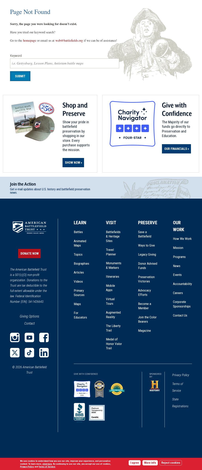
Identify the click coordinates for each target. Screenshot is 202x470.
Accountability (182, 284)
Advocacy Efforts (144, 292)
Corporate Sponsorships (182, 304)
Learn (80, 222)
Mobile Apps (110, 288)
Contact (29, 323)
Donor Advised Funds (147, 266)
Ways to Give (146, 245)
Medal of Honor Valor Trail (114, 343)
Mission (178, 248)
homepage (29, 40)
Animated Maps (80, 243)
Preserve (147, 222)
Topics (78, 254)
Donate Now (30, 253)
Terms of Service (177, 387)
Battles (78, 232)
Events (177, 275)
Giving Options (29, 316)
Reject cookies (170, 462)
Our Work (178, 226)
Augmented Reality (113, 314)
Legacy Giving (147, 254)
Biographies (81, 263)
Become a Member (144, 306)
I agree (134, 462)
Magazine (144, 331)
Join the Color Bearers (147, 319)
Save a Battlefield (144, 234)
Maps (77, 304)
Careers (178, 293)
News (176, 266)
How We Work (182, 239)
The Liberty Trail (114, 328)
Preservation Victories (146, 279)
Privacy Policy (180, 375)
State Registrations (180, 402)
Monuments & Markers (113, 265)
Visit (111, 222)
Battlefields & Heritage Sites (113, 236)
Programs (179, 257)
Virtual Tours (110, 301)
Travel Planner (111, 252)
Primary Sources (79, 293)
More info (150, 462)
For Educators (80, 315)
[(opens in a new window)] (15, 337)
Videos (78, 281)
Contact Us (180, 315)
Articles (79, 272)
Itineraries (112, 276)
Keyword (16, 56)
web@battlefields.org (69, 40)
